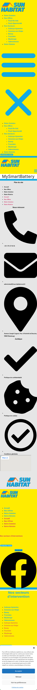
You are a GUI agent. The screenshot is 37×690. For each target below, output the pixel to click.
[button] (34, 648)
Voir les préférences (18, 683)
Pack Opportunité (15, 23)
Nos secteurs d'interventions (11, 536)
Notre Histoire (9, 44)
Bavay (10, 34)
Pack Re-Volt (13, 21)
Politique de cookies (17, 687)
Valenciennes (13, 42)
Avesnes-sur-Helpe (15, 31)
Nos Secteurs (9, 26)
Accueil (6, 187)
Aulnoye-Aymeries (15, 28)
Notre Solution (9, 15)
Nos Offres (8, 18)
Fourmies (12, 36)
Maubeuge (12, 39)
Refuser (18, 677)
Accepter (18, 671)
